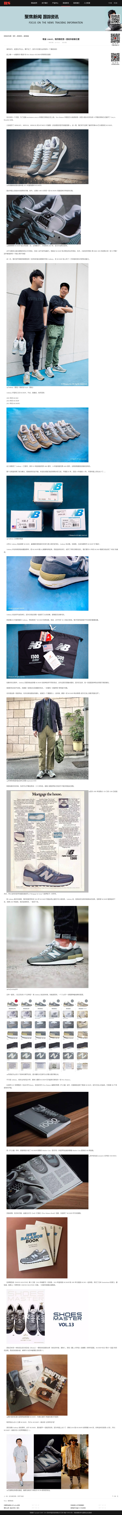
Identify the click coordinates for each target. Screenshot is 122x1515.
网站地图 (76, 1512)
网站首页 (34, 3)
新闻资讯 (19, 36)
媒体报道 (26, 36)
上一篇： (14, 1496)
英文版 (115, 3)
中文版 (110, 3)
